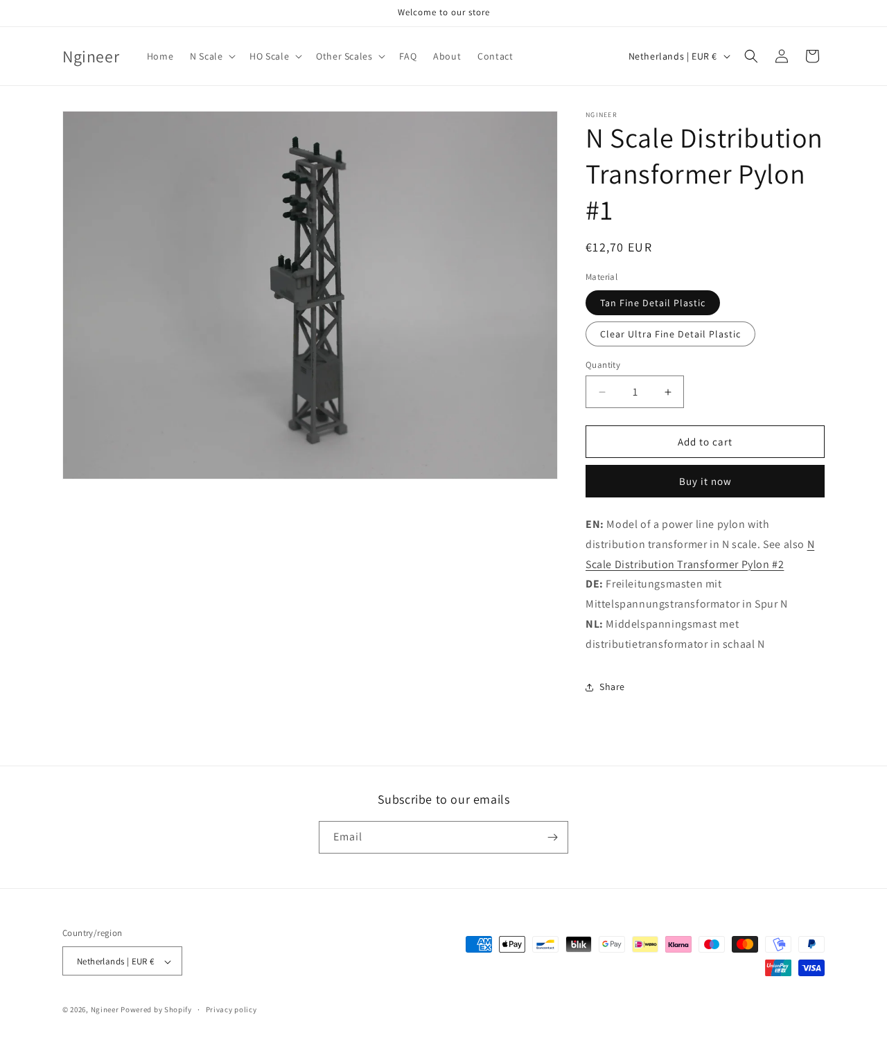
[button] (211, 56)
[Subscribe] (552, 837)
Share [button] (612, 686)
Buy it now (705, 481)
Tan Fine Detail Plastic (652, 303)
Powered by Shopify (156, 1010)
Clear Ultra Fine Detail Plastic (670, 334)
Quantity (603, 365)
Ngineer (105, 1010)
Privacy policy (231, 1009)
